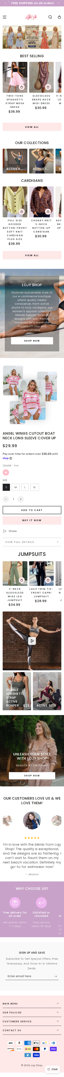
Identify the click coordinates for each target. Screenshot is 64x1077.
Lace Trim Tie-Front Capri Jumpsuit (41, 592)
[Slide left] (6, 3)
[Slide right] (58, 3)
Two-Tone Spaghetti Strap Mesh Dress (15, 101)
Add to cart (32, 510)
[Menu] (4, 17)
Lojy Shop (36, 1065)
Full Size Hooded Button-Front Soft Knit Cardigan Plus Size (15, 230)
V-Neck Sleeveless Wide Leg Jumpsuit (15, 594)
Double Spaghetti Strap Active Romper (14, 698)
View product (22, 87)
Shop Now (32, 340)
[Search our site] (50, 17)
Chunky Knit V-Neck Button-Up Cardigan (41, 226)
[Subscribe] (56, 976)
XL (34, 487)
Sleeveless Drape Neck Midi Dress (41, 99)
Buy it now (32, 520)
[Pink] (6, 472)
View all (32, 127)
